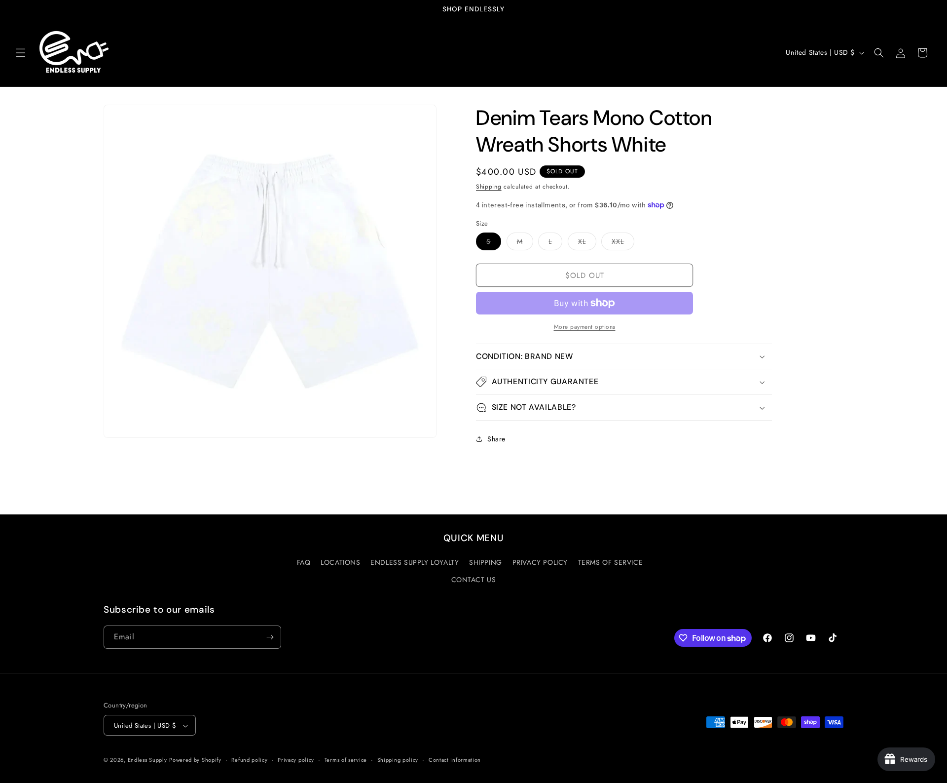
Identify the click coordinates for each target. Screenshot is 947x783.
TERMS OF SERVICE (610, 563)
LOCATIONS (340, 563)
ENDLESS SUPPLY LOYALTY (414, 563)
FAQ (304, 563)
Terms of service (346, 760)
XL (587, 243)
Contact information (455, 760)
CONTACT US (473, 580)
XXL (623, 243)
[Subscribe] (270, 637)
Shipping (489, 186)
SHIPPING (485, 563)
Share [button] (496, 439)
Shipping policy (398, 760)
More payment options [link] (585, 326)
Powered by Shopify (195, 760)
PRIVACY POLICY (540, 563)
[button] (21, 53)
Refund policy (249, 760)
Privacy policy (296, 760)
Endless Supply (147, 760)
